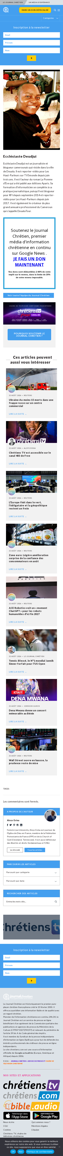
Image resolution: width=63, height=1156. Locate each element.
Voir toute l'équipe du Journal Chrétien (29, 295)
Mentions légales (40, 1126)
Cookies (7, 1129)
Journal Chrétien (14, 1004)
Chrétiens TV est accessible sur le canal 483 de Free (30, 454)
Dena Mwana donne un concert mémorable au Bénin (27, 712)
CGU (5, 1126)
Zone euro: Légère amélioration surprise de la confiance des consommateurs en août (28, 558)
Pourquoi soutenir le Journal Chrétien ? (29, 334)
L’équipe (35, 1129)
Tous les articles (34, 850)
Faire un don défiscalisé (35, 10)
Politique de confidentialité (40, 1151)
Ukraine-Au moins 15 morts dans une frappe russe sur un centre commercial (31, 402)
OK (13, 1151)
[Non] (59, 1146)
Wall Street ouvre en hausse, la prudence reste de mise (28, 762)
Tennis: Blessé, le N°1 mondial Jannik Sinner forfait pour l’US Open (31, 662)
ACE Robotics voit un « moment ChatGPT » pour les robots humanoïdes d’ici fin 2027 (28, 611)
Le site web (15, 850)
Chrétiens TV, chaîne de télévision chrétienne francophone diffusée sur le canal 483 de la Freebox (15, 1137)
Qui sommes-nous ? (41, 1122)
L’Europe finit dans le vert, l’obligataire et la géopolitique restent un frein (28, 505)
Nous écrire (8, 1122)
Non (21, 1151)
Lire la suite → (18, 414)
